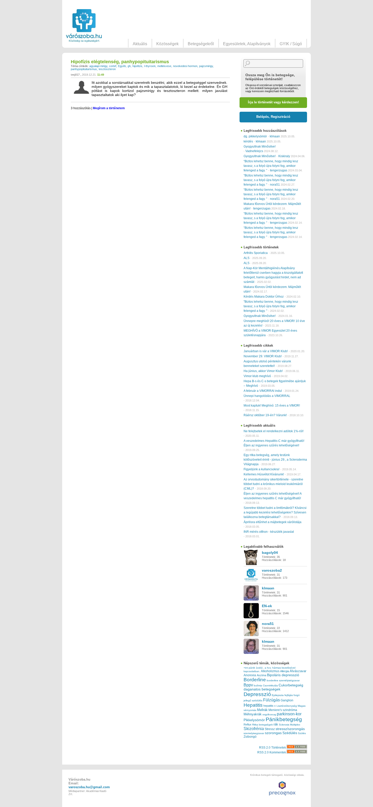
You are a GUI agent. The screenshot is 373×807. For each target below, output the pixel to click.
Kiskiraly (284, 156)
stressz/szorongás (290, 729)
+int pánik (249, 667)
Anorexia (250, 675)
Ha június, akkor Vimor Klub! (263, 371)
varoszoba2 (272, 570)
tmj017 (75, 74)
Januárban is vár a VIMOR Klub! (266, 351)
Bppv (248, 685)
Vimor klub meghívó (257, 376)
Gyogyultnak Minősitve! (260, 146)
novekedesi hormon (185, 66)
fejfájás (288, 695)
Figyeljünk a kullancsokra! (261, 469)
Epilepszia (278, 695)
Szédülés (289, 733)
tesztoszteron (107, 69)
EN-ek (267, 606)
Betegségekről (201, 44)
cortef (112, 66)
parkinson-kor (289, 714)
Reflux (247, 724)
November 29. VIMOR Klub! (263, 356)
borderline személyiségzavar (283, 680)
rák (276, 724)
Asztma (261, 675)
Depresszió (257, 694)
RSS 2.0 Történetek (273, 747)
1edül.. (260, 667)
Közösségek (167, 44)
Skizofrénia (254, 728)
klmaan (275, 136)
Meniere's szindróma (282, 710)
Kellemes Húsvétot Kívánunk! (264, 474)
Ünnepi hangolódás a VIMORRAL (267, 396)
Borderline (255, 679)
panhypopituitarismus (84, 69)
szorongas (273, 733)
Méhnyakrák (253, 714)
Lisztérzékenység (287, 705)
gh (129, 66)
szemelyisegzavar (254, 733)
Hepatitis (253, 705)
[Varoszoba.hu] (84, 25)
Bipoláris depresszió (283, 675)
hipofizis (137, 66)
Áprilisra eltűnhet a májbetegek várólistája (272, 522)
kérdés (248, 141)
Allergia (284, 671)
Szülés (302, 733)
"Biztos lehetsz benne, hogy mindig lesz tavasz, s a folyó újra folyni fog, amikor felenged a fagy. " (271, 306)
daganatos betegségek (262, 689)
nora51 (275, 184)
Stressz (270, 729)
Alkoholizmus (270, 671)
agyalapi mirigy (98, 66)
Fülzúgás (271, 700)
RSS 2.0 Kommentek (272, 752)
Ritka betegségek (262, 724)
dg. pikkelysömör (255, 136)
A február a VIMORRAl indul (263, 391)
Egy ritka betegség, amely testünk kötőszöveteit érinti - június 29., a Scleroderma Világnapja (275, 459)
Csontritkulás (270, 685)
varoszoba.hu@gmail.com (89, 787)
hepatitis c (269, 705)
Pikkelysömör (254, 720)
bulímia (258, 685)
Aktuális (140, 44)
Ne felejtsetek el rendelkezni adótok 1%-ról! (273, 431)
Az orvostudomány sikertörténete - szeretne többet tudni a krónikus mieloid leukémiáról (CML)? (273, 484)
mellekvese (164, 66)
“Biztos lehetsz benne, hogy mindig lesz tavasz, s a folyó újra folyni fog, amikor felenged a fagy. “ (271, 165)
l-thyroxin (150, 66)
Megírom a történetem (109, 108)
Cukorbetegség (291, 685)
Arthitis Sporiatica (256, 253)
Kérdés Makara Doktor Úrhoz (264, 296)
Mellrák (262, 710)
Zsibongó (250, 736)
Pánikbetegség (284, 719)
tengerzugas (278, 170)
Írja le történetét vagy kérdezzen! (273, 102)
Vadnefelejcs (254, 151)
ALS (246, 258)
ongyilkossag (269, 714)
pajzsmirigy (206, 66)
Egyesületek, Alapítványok (246, 44)
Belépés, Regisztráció (273, 117)
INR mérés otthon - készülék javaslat (269, 532)
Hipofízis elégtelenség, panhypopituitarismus (120, 61)
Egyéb (122, 66)
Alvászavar (298, 671)
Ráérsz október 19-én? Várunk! (265, 415)
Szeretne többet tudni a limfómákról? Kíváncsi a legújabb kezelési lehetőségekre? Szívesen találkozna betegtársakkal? (275, 512)
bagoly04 (270, 553)
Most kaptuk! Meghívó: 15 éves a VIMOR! (272, 405)
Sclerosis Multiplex (289, 724)
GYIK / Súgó (291, 44)
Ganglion (287, 700)
